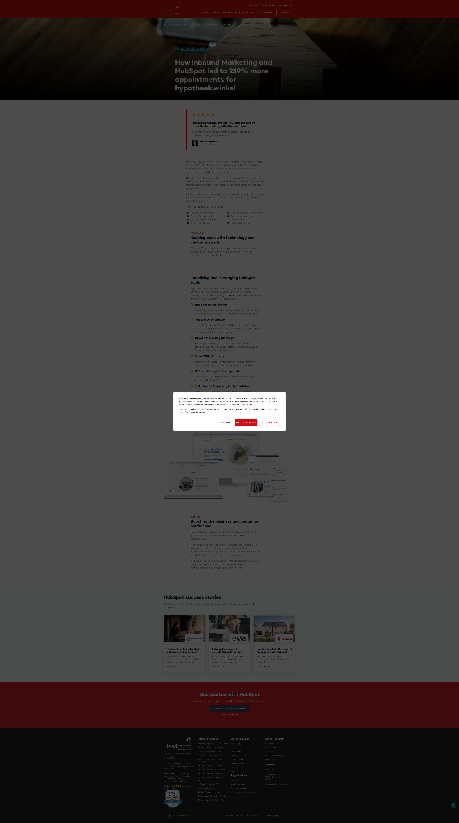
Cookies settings (224, 422)
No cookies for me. (270, 422)
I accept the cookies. (246, 422)
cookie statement (248, 404)
